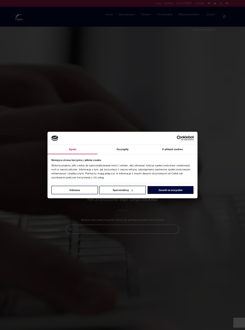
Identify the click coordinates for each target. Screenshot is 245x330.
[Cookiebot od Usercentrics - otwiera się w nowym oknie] (179, 138)
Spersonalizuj (121, 190)
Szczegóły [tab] (122, 149)
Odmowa (74, 190)
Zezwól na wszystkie (170, 190)
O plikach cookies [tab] (172, 149)
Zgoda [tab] (72, 149)
